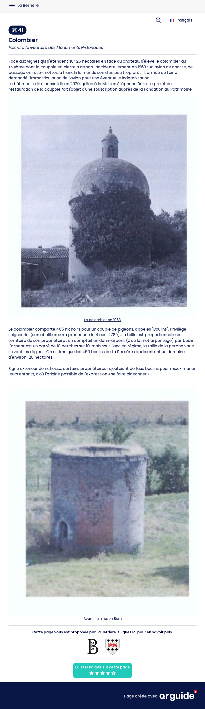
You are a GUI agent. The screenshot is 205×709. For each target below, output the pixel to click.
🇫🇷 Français (181, 20)
